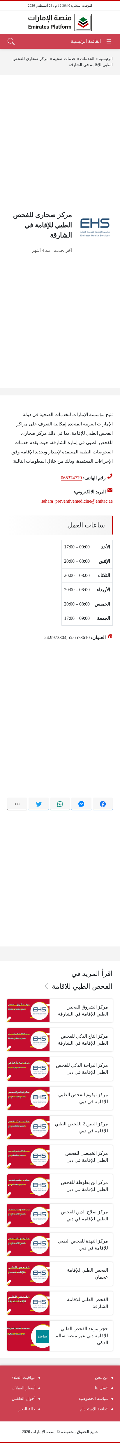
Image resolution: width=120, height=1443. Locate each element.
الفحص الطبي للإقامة (82, 986)
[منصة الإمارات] (60, 22)
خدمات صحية (64, 59)
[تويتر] (38, 804)
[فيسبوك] (103, 804)
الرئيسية (106, 59)
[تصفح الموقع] (91, 41)
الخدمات (87, 59)
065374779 (71, 477)
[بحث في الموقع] (11, 41)
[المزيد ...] (17, 804)
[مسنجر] (81, 804)
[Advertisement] (60, 142)
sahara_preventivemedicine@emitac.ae (77, 501)
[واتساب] (60, 804)
